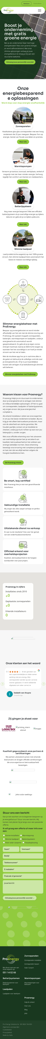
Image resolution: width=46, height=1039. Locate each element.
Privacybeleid (7, 1032)
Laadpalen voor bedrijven (11, 994)
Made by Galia (8, 1035)
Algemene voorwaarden (11, 1027)
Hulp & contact (29, 1002)
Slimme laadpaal (23, 249)
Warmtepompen (23, 166)
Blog (25, 1010)
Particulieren (37, 3)
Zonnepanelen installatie (32, 960)
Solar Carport (29, 968)
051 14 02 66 (9, 972)
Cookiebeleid (7, 1030)
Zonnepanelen (23, 126)
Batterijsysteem (23, 206)
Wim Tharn (18, 693)
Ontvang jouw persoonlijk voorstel (19, 62)
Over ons (27, 1006)
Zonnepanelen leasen (31, 964)
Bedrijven (27, 3)
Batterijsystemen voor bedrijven (10, 983)
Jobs (25, 1013)
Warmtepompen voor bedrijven (31, 983)
